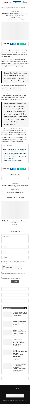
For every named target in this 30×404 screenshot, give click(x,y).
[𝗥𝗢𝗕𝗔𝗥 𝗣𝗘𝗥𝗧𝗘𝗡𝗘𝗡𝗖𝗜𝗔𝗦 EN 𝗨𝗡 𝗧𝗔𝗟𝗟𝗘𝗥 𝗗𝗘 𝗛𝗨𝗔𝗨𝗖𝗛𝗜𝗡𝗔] (7, 352)
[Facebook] (11, 388)
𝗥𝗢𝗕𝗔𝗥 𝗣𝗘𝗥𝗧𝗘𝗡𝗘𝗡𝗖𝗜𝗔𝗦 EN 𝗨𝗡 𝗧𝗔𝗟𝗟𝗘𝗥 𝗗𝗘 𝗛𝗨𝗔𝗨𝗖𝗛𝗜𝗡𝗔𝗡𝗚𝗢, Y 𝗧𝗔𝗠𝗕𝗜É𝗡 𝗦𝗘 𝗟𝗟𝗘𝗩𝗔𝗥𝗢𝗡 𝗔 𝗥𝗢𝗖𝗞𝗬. (20, 354)
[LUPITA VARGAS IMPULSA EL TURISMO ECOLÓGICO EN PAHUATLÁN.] (7, 314)
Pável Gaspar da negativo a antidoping (12, 160)
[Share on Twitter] (14, 44)
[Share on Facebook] (11, 44)
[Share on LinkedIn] (18, 44)
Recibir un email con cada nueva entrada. (10, 278)
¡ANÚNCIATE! (17, 2)
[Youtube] (16, 388)
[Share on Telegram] (24, 44)
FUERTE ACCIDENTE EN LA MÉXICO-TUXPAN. (19, 322)
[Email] (18, 388)
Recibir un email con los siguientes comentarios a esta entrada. (13, 274)
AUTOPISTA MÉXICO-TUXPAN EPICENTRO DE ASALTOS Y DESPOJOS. (19, 332)
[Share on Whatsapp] (21, 44)
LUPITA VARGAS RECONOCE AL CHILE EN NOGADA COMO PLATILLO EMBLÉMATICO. (20, 342)
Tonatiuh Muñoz (13, 19)
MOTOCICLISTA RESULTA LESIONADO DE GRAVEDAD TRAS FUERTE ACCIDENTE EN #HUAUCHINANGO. (20, 367)
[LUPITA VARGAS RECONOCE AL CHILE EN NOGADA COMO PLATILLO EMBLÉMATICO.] (7, 342)
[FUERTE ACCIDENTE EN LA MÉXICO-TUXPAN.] (7, 324)
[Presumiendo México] (25, 2)
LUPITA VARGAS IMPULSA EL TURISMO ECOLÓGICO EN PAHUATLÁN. (20, 314)
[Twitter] (13, 388)
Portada (3, 7)
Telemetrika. (25, 400)
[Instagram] (14, 388)
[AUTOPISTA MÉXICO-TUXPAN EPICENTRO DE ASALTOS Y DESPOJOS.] (7, 332)
